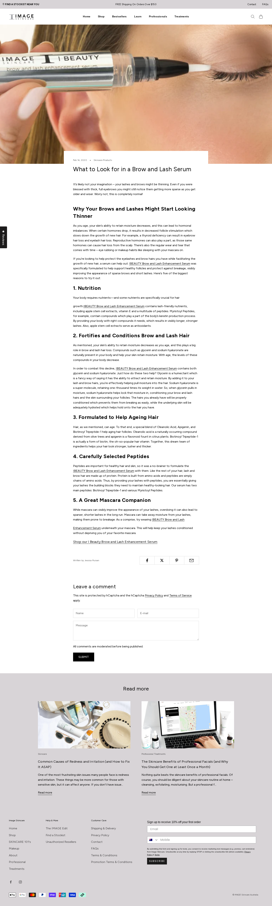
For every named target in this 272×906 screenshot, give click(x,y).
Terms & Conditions (104, 855)
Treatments (181, 16)
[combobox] (152, 840)
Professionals (158, 16)
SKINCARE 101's (20, 842)
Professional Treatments (154, 754)
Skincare (42, 754)
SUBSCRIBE (157, 861)
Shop (101, 16)
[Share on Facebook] (147, 560)
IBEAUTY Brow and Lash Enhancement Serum (159, 263)
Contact (251, 4)
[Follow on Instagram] (20, 882)
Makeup (14, 848)
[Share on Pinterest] (176, 560)
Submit (83, 657)
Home (86, 16)
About (13, 855)
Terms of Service (180, 595)
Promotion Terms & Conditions (111, 862)
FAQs (265, 4)
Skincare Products (103, 160)
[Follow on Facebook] (11, 882)
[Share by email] (191, 560)
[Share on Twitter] (162, 560)
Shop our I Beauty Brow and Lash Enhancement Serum (115, 542)
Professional (17, 862)
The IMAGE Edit (57, 828)
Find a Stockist (55, 835)
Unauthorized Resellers (61, 842)
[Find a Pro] (4, 4)
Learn (138, 16)
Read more (45, 792)
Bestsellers (119, 16)
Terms (157, 855)
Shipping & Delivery (103, 828)
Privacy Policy (154, 595)
